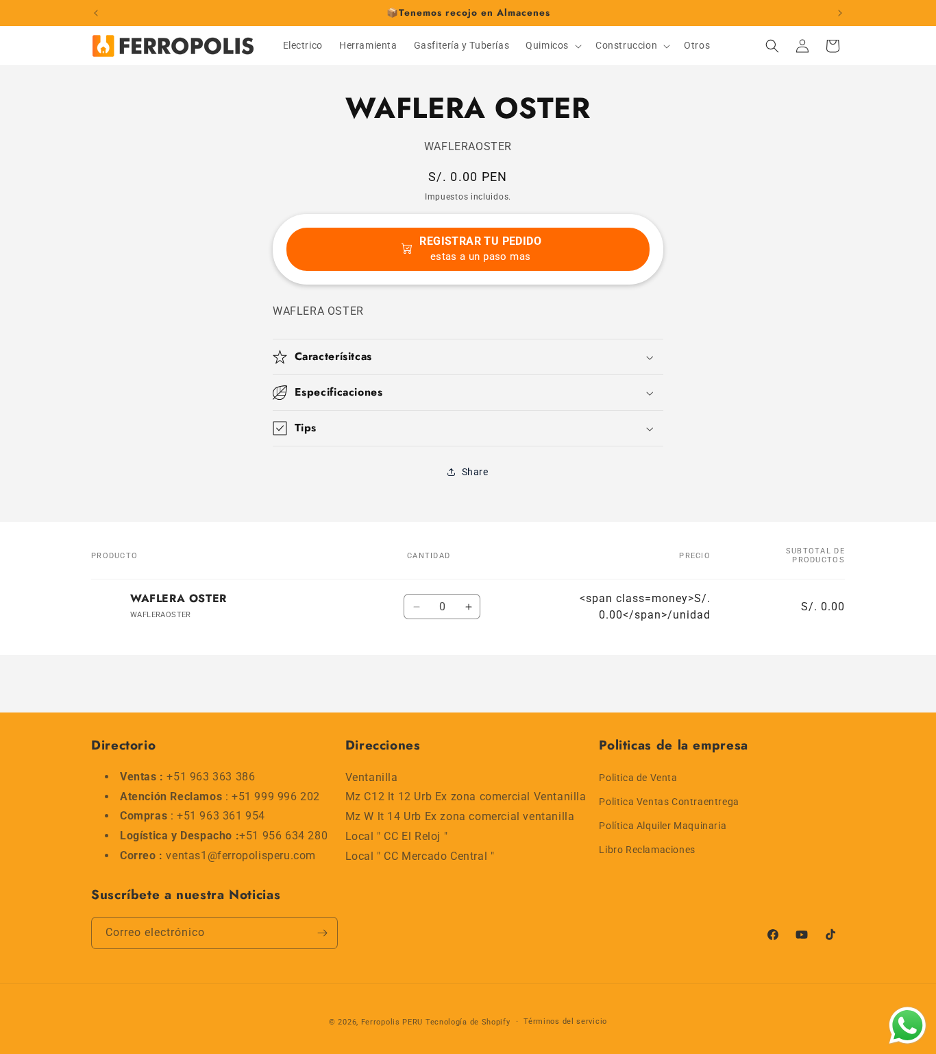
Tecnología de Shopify (468, 1022)
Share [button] (475, 471)
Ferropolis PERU (392, 1022)
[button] (552, 45)
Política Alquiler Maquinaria (662, 824)
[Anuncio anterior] (96, 13)
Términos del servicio (565, 1021)
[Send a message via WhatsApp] (907, 1025)
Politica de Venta (638, 776)
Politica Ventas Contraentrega (669, 800)
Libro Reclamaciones (647, 849)
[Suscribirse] (322, 933)
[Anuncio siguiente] (840, 13)
